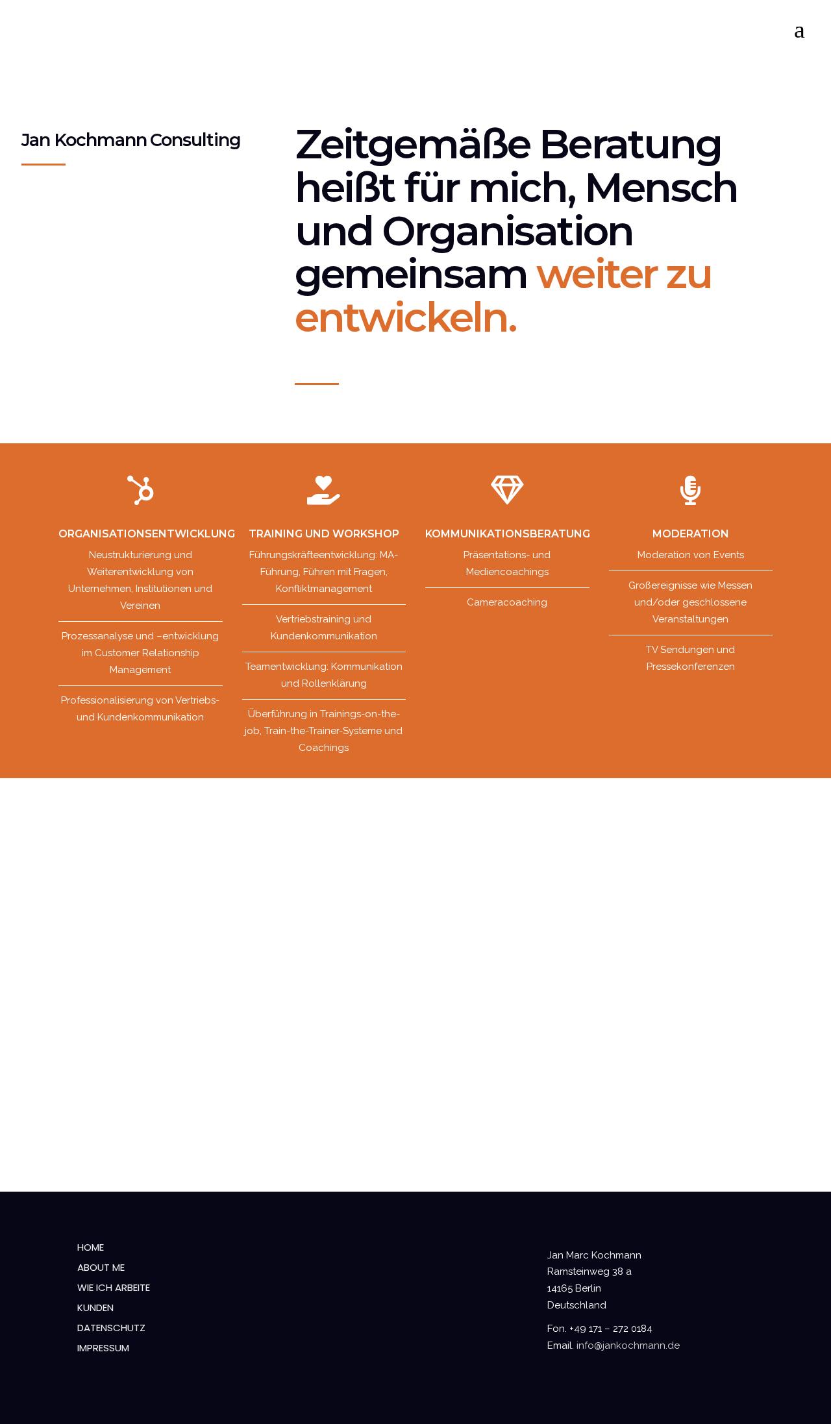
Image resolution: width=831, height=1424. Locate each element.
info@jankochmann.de (628, 1345)
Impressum (103, 1348)
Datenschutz (111, 1327)
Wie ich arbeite (113, 1287)
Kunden (95, 1307)
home (90, 1247)
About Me (101, 1267)
